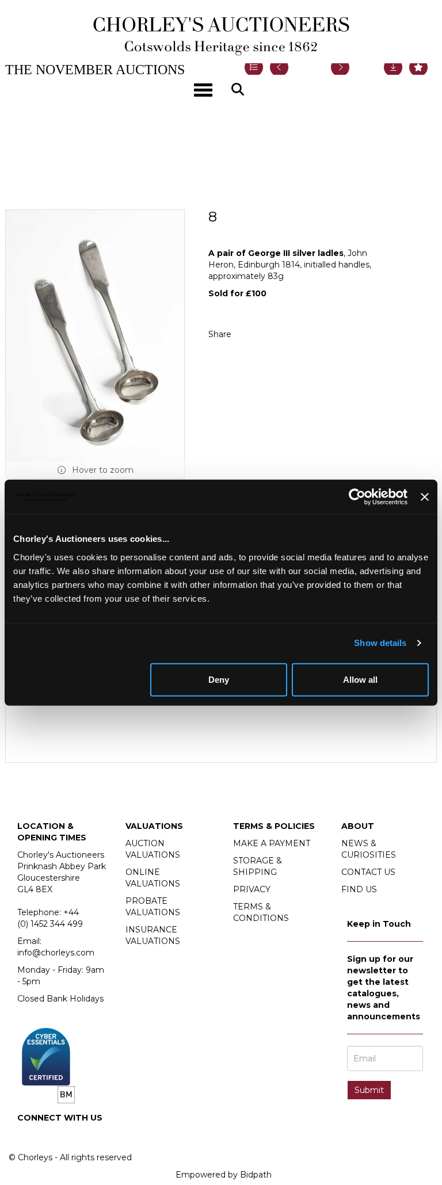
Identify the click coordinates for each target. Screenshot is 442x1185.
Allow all (360, 679)
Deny (218, 679)
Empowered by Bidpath (224, 1174)
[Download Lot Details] (393, 67)
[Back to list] (254, 67)
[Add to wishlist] (418, 67)
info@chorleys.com (55, 952)
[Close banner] (425, 497)
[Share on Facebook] (250, 334)
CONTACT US (368, 872)
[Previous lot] (279, 67)
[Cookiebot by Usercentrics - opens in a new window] (357, 497)
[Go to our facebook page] (28, 1137)
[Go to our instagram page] (274, 334)
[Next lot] (340, 67)
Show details (380, 643)
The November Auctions (95, 69)
